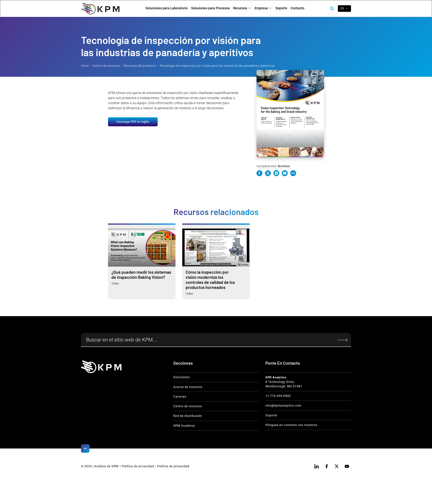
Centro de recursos (106, 65)
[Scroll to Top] (85, 448)
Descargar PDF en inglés (132, 121)
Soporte (281, 8)
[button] (242, 8)
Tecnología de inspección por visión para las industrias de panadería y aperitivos (217, 65)
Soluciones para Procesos (210, 8)
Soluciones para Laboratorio (166, 8)
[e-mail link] (285, 173)
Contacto (297, 8)
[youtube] (347, 466)
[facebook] (326, 466)
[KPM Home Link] (101, 366)
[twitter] (336, 466)
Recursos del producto (140, 65)
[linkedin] (316, 466)
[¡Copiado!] (293, 173)
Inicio (85, 65)
